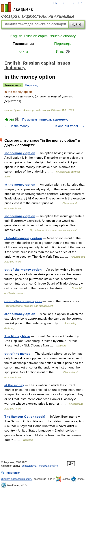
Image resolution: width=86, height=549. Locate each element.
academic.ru (17, 7)
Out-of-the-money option (23, 238)
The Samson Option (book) (24, 416)
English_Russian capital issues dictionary (43, 36)
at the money (14, 385)
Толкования (23, 44)
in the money (20, 126)
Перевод (31, 85)
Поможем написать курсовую (45, 119)
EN (55, 3)
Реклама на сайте (48, 465)
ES (72, 3)
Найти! (76, 24)
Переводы (62, 44)
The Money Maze (17, 336)
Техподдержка (28, 465)
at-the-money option (19, 184)
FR (80, 3)
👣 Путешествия (10, 472)
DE (63, 3)
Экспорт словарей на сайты (16, 479)
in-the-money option (19, 153)
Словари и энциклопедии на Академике (37, 16)
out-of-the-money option (23, 269)
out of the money (17, 353)
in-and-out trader (66, 126)
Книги (23, 51)
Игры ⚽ (63, 51)
